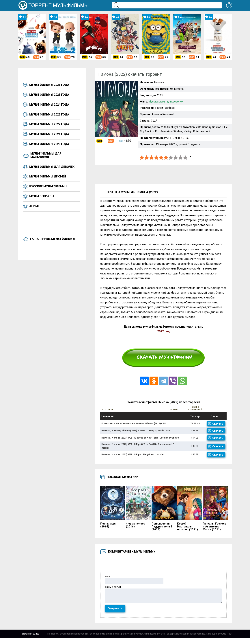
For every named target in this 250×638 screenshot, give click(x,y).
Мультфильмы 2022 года (49, 124)
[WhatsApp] (182, 381)
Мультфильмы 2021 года (49, 134)
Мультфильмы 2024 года (49, 104)
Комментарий (113, 587)
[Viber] (173, 381)
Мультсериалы (41, 196)
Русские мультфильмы (48, 186)
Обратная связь (30, 633)
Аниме (34, 206)
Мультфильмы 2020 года (49, 144)
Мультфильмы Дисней (47, 176)
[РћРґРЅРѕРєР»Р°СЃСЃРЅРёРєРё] (154, 381)
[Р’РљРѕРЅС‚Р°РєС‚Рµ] (144, 381)
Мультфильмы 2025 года (49, 94)
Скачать (217, 423)
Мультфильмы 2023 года (49, 114)
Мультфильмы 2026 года (49, 85)
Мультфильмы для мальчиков (45, 155)
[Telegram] (163, 381)
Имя (107, 576)
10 (185, 157)
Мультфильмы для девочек (51, 166)
